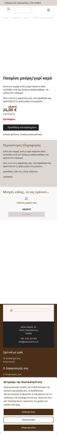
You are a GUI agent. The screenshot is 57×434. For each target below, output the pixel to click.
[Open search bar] (48, 10)
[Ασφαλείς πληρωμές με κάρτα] (10, 252)
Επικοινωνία (9, 362)
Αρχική (6, 18)
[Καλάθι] (53, 10)
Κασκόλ (26, 18)
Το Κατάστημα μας (11, 358)
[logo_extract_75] (19, 10)
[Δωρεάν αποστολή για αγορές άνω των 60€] (10, 239)
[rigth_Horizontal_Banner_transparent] (28, 293)
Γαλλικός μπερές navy (26, 203)
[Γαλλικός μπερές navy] (26, 198)
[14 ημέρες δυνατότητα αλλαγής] (10, 277)
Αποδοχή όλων (28, 412)
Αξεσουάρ (16, 18)
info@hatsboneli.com (28, 342)
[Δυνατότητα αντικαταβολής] (10, 265)
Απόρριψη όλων (28, 427)
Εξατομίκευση (28, 420)
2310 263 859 (31, 338)
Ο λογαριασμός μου (12, 374)
